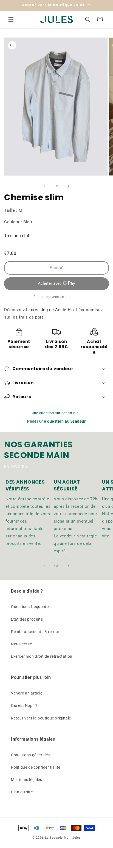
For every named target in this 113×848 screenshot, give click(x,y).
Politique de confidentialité (35, 767)
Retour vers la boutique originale (41, 718)
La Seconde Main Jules (63, 837)
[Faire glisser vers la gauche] (44, 186)
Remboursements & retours (36, 631)
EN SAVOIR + (16, 466)
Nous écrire (21, 644)
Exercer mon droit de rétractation (41, 656)
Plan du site (22, 792)
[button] (11, 19)
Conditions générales (30, 755)
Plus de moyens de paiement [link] (56, 297)
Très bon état (16, 235)
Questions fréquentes (31, 606)
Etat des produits (27, 619)
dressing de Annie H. (52, 309)
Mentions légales (26, 779)
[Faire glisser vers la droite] (69, 186)
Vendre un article (26, 693)
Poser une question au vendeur (56, 421)
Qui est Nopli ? (24, 705)
